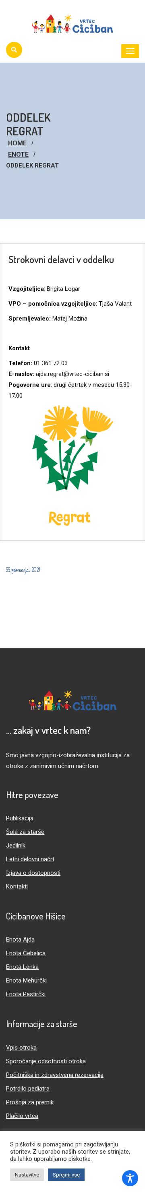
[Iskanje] (14, 50)
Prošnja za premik (30, 1102)
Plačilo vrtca (22, 1115)
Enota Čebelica (26, 953)
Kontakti (17, 886)
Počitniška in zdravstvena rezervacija (55, 1075)
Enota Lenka (22, 966)
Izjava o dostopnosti (33, 872)
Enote (18, 154)
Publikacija (19, 818)
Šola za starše (25, 832)
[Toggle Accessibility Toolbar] (130, 1178)
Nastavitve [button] (27, 1175)
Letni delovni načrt (30, 859)
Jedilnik (15, 845)
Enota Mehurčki (26, 980)
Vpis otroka (21, 1047)
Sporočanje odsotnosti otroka (46, 1061)
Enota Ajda (20, 939)
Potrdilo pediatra (28, 1088)
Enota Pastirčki (26, 994)
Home (17, 143)
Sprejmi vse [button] (66, 1175)
